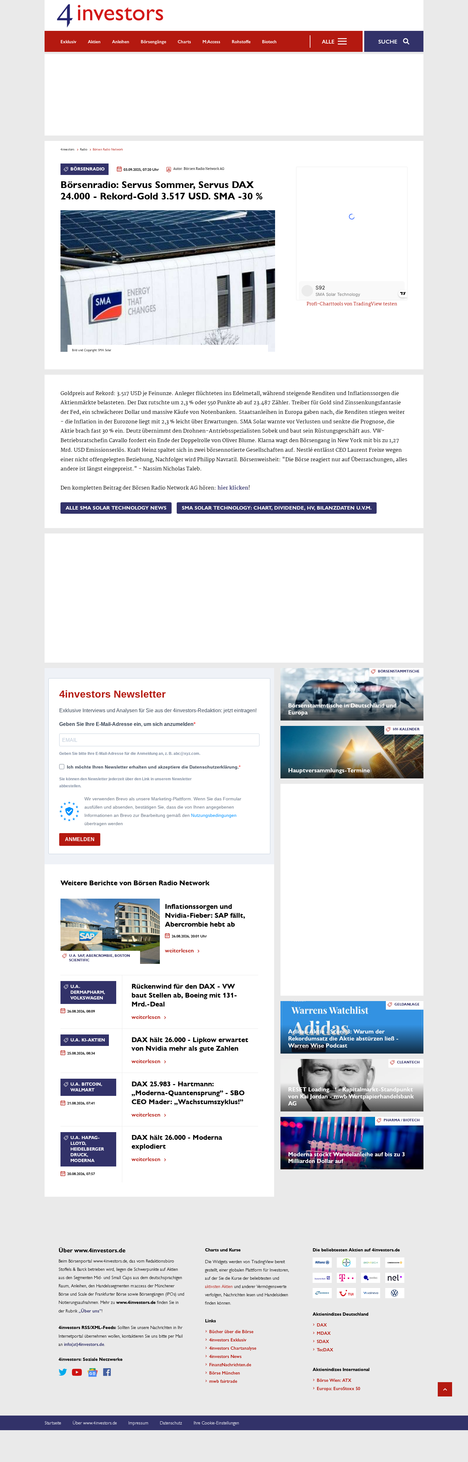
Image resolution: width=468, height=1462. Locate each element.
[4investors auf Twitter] (63, 1372)
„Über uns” (90, 1310)
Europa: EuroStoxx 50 (338, 1388)
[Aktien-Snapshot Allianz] (322, 1262)
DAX (322, 1324)
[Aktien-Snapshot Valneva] (370, 1293)
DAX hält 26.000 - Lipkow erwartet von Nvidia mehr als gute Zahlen (189, 1044)
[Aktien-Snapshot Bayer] (346, 1262)
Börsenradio (87, 169)
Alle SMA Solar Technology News (116, 508)
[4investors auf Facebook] (107, 1372)
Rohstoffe (241, 41)
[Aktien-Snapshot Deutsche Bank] (322, 1278)
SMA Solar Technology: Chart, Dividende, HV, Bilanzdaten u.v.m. (277, 508)
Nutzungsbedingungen (214, 815)
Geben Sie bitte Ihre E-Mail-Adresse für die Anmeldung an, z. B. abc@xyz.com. (129, 753)
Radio (83, 149)
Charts (184, 41)
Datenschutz (171, 1422)
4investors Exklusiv (227, 1339)
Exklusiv (68, 41)
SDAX (323, 1341)
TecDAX (325, 1349)
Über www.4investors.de (95, 1422)
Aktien (94, 41)
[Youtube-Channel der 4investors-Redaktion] (77, 1372)
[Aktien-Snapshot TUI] (346, 1293)
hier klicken (232, 488)
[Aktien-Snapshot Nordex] (322, 1293)
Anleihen (120, 41)
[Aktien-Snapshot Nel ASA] (394, 1278)
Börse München (224, 1372)
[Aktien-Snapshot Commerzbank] (394, 1262)
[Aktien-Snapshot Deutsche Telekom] (346, 1278)
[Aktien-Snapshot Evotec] (370, 1278)
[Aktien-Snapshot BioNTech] (370, 1262)
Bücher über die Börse (231, 1331)
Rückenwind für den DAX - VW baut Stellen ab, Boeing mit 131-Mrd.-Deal (184, 995)
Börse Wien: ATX (334, 1380)
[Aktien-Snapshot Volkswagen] (394, 1293)
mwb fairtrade (223, 1381)
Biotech (269, 41)
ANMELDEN (80, 839)
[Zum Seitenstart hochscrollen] (445, 1389)
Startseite (53, 1422)
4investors (67, 149)
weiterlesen (179, 950)
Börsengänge (153, 41)
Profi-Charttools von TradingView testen (352, 304)
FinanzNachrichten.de (230, 1364)
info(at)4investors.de (84, 1344)
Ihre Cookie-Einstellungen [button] (216, 1422)
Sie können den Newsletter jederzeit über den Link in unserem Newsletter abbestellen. (125, 782)
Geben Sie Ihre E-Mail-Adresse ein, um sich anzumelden (126, 724)
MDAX (324, 1333)
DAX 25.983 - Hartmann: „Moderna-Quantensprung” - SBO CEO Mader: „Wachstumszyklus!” (188, 1093)
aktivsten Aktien (219, 1286)
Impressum (138, 1422)
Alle (328, 41)
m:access (211, 41)
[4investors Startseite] (110, 15)
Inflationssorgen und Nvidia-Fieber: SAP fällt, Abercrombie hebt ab (205, 915)
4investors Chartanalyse (232, 1348)
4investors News (225, 1356)
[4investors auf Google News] (92, 1372)
